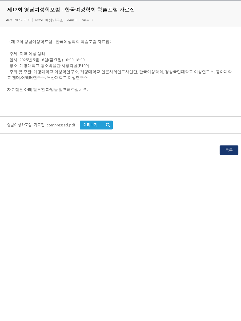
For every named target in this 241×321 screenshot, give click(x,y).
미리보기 (90, 125)
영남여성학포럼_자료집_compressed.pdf (41, 125)
